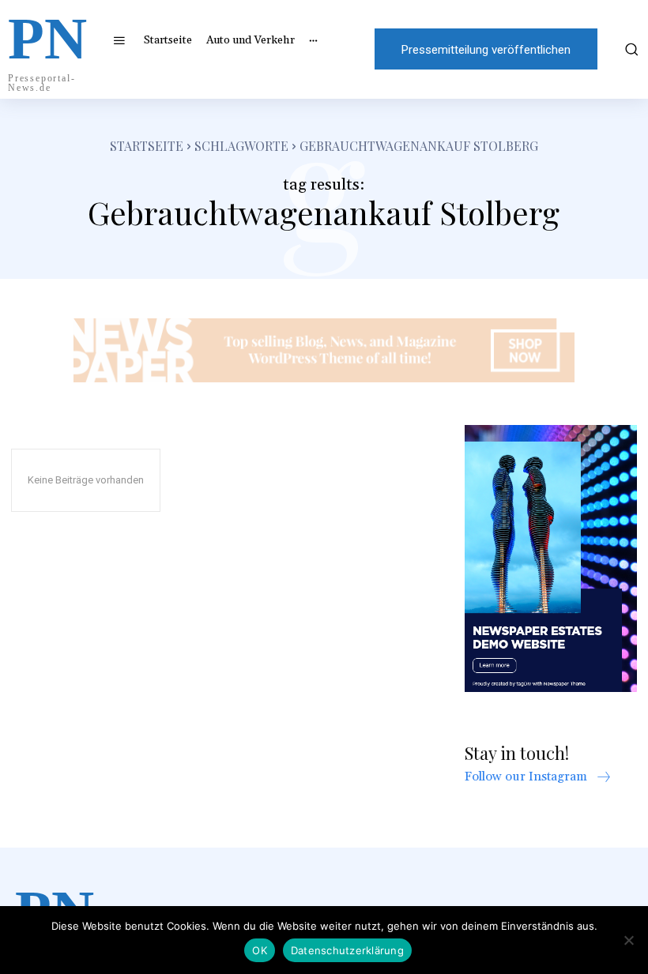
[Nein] (628, 940)
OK (259, 950)
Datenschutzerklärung (347, 950)
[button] (628, 49)
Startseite (146, 145)
